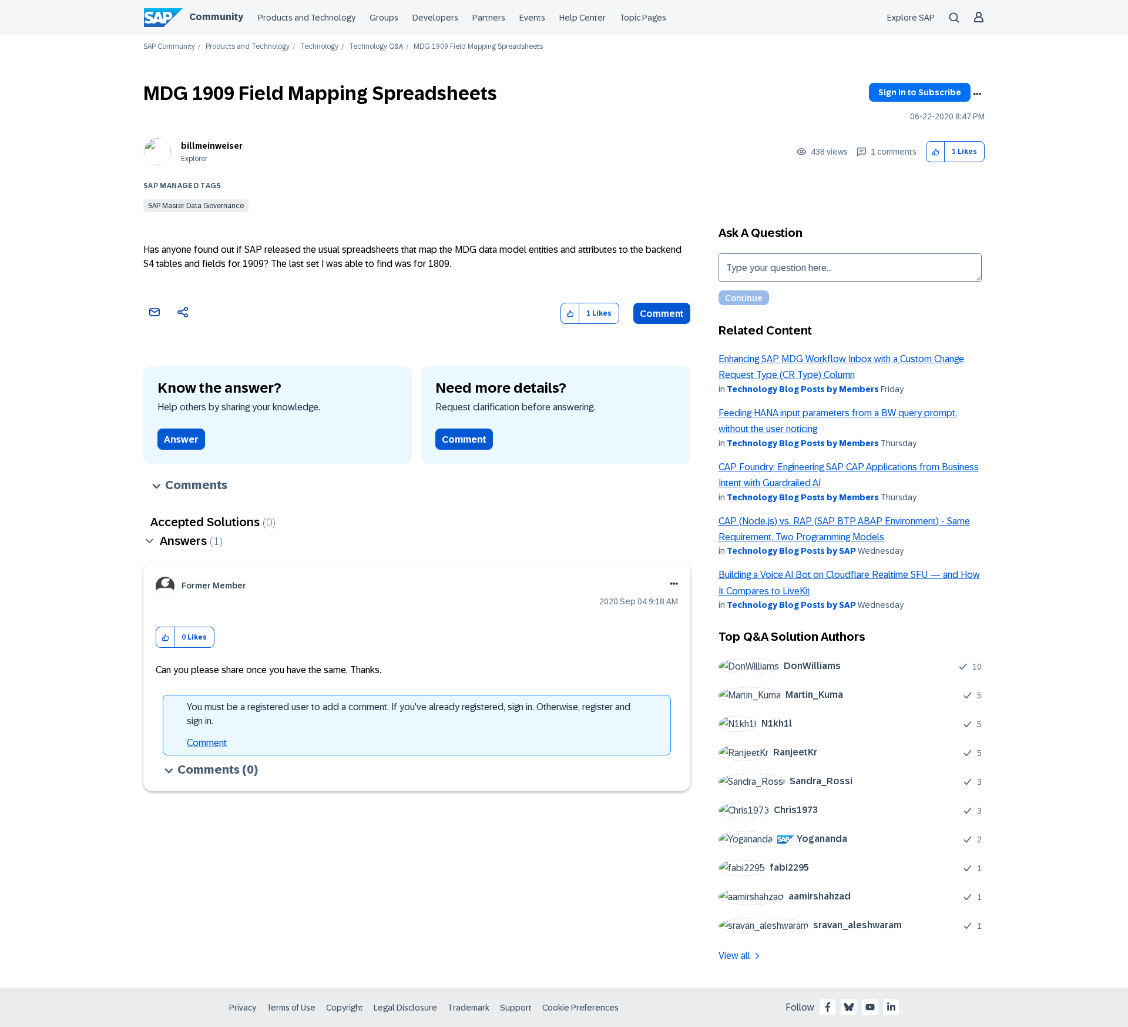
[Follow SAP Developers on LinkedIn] (891, 1007)
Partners (488, 17)
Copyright (344, 1007)
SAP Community (169, 47)
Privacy (242, 1007)
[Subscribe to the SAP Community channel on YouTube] (870, 1007)
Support (516, 1007)
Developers (435, 17)
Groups (384, 17)
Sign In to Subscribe (919, 92)
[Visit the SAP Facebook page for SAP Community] (827, 1007)
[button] (935, 152)
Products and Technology (306, 17)
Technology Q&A (376, 47)
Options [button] (977, 94)
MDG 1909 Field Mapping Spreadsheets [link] (478, 47)
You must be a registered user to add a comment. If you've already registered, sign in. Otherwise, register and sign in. (408, 714)
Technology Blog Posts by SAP (791, 551)
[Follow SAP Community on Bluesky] (849, 1007)
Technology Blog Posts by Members (803, 389)
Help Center (582, 17)
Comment (662, 314)
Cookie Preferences (580, 1007)
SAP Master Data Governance (196, 206)
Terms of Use (291, 1007)
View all (734, 956)
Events (532, 17)
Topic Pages (643, 17)
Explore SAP (911, 17)
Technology (319, 47)
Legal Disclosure (405, 1007)
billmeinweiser (212, 145)
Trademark (468, 1007)
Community (216, 17)
